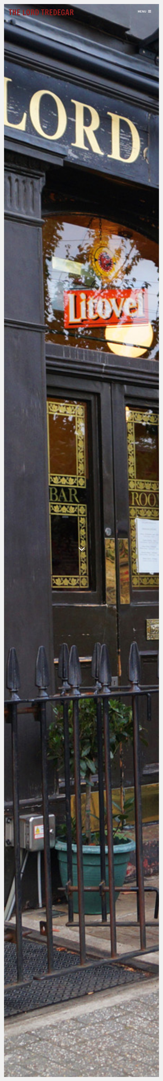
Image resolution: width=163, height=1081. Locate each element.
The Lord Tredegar (41, 12)
